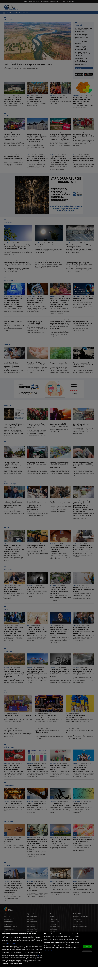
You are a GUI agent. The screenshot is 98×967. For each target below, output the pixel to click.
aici (38, 955)
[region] (49, 949)
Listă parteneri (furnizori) (50, 950)
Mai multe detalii (11, 943)
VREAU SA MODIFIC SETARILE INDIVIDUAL (87, 951)
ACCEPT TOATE (87, 946)
